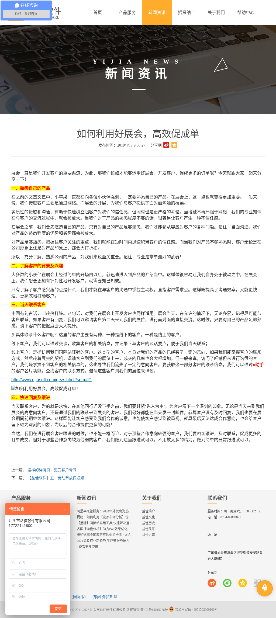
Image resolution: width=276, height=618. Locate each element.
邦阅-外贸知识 (105, 597)
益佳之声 (148, 535)
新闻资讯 (86, 498)
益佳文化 (148, 517)
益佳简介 (148, 511)
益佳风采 (148, 529)
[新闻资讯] (157, 12)
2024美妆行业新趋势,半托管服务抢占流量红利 (109, 541)
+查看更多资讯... (89, 547)
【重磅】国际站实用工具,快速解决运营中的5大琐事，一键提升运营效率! (129, 523)
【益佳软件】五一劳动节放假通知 (55, 478)
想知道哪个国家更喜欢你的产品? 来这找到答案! (111, 535)
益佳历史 (148, 523)
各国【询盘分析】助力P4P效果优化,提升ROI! (109, 529)
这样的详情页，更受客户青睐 (52, 470)
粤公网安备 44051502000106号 (196, 610)
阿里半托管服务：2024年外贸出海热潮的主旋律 (111, 511)
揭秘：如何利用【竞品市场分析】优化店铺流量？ (112, 517)
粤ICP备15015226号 (154, 610)
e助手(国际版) (74, 597)
